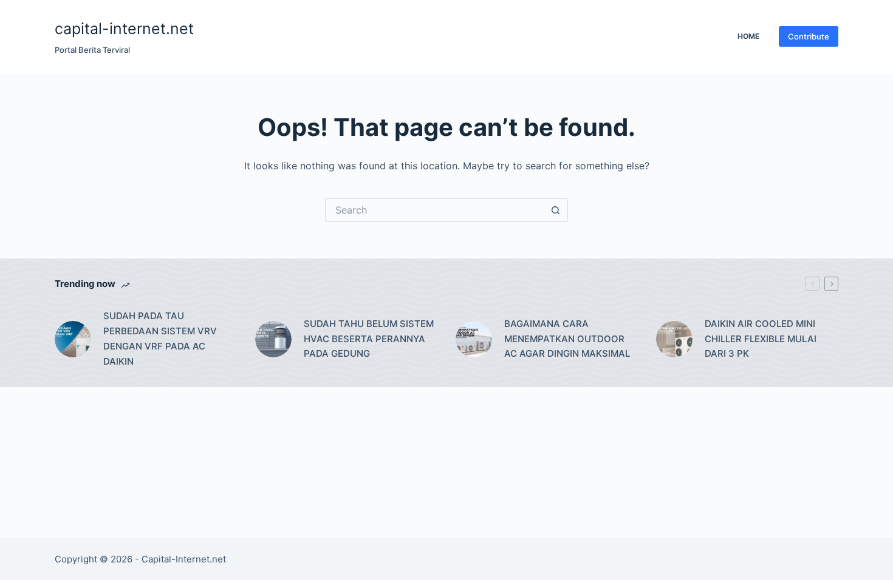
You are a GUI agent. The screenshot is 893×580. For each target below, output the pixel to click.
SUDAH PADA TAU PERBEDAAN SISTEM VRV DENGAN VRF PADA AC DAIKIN (160, 338)
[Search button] (556, 210)
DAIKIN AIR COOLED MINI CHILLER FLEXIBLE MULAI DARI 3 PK (760, 339)
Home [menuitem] (748, 36)
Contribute (808, 36)
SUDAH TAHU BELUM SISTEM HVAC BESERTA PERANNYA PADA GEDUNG (369, 339)
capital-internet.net (124, 28)
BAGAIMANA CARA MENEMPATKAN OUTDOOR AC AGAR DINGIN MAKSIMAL (567, 339)
